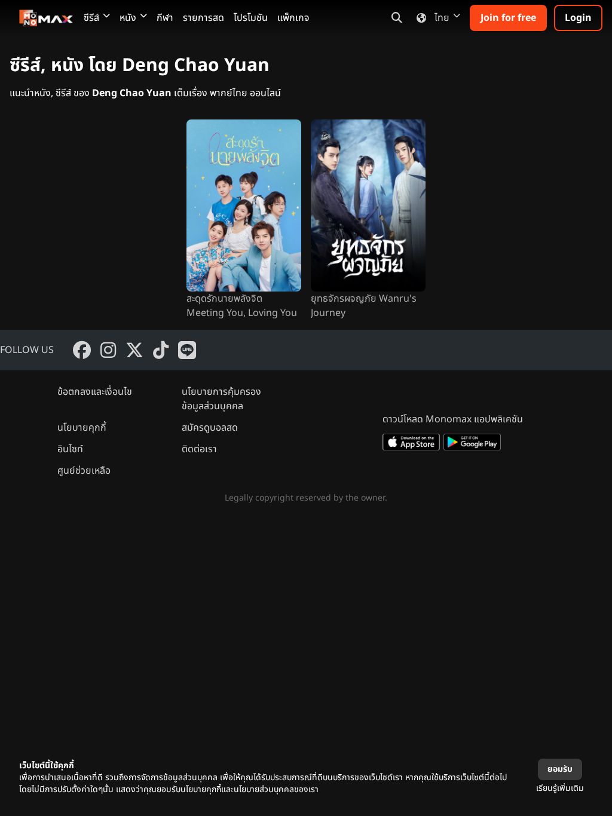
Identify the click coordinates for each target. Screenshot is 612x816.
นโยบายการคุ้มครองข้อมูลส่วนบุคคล (221, 399)
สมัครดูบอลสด (210, 428)
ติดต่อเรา (199, 449)
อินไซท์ (70, 449)
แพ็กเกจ (293, 18)
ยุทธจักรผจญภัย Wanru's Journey (364, 306)
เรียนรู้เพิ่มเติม (560, 788)
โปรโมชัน (251, 18)
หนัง (128, 18)
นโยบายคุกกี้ (81, 428)
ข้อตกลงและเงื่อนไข (94, 392)
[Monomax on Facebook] (82, 350)
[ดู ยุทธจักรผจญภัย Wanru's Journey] (368, 205)
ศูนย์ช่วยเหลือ (84, 471)
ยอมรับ (560, 769)
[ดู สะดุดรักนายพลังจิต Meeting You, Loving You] (243, 205)
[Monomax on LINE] (187, 350)
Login (578, 18)
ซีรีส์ (91, 18)
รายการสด (203, 18)
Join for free (508, 18)
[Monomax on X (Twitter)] (134, 350)
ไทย (441, 18)
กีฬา (165, 18)
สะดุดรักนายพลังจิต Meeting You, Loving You (241, 306)
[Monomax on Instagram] (108, 350)
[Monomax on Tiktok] (161, 350)
